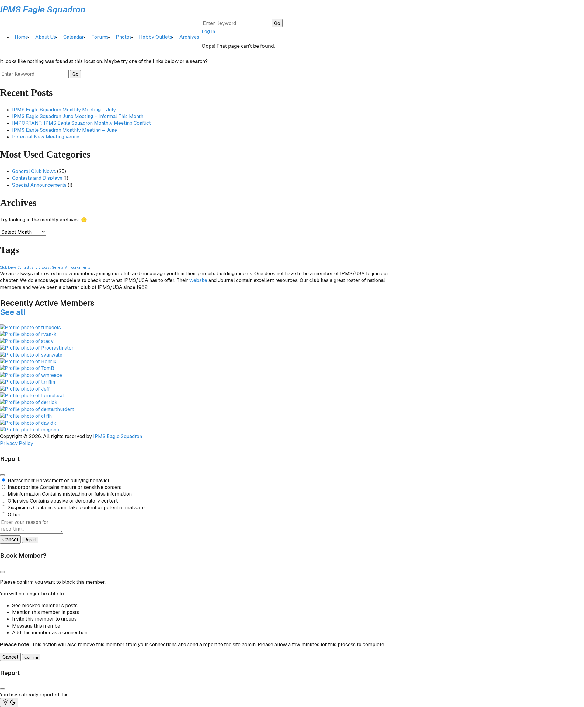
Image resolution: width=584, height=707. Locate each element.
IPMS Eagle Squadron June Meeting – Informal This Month (77, 116)
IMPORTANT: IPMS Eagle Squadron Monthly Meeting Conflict (81, 123)
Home (21, 37)
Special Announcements (39, 185)
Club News (8, 267)
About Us (45, 37)
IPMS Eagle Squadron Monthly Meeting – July (64, 109)
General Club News (34, 171)
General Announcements (71, 267)
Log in (208, 31)
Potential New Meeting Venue (45, 137)
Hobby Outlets (155, 37)
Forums (100, 37)
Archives (189, 37)
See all (13, 312)
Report (30, 540)
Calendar (73, 37)
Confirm (31, 657)
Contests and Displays (37, 178)
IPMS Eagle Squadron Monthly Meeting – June (64, 130)
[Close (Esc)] (2, 475)
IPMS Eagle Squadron (42, 9)
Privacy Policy (16, 443)
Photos (124, 37)
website (198, 280)
